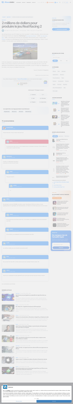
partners (8, 390)
